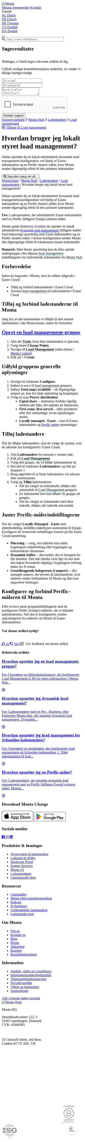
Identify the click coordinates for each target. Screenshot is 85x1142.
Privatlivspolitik (21, 983)
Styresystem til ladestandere (29, 854)
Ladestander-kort (22, 914)
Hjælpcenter (10, 180)
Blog (13, 939)
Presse (14, 943)
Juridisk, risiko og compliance (30, 971)
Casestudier (18, 894)
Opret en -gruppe (41, 332)
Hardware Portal (21, 862)
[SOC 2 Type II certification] (32, 1121)
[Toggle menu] (3, 36)
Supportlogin (19, 991)
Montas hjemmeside (15, 7)
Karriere (16, 950)
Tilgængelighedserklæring (28, 979)
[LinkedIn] (11, 837)
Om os (15, 931)
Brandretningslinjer (23, 954)
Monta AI (17, 870)
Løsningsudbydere (23, 877)
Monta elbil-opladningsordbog (31, 898)
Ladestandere (57, 119)
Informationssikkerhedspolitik (30, 975)
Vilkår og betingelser (24, 987)
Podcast (15, 902)
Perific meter (50, 425)
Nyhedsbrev (18, 906)
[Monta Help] (8, 3)
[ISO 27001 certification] (9, 1138)
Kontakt (35, 7)
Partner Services (21, 866)
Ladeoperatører (20, 873)
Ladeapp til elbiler (22, 858)
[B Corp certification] (68, 1121)
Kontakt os (18, 935)
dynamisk (27, 230)
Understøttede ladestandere (29, 910)
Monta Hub (36, 119)
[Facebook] (4, 837)
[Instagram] (8, 837)
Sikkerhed (17, 946)
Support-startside (13, 119)
